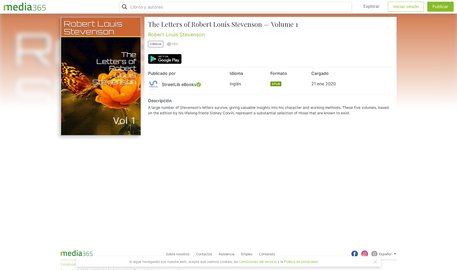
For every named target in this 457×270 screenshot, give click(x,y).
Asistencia (226, 254)
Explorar (371, 6)
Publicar (440, 6)
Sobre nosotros (177, 254)
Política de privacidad (301, 262)
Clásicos (155, 44)
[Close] (375, 261)
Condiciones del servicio (258, 262)
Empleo (246, 254)
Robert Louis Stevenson (176, 35)
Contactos (204, 254)
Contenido (267, 254)
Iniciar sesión (406, 6)
